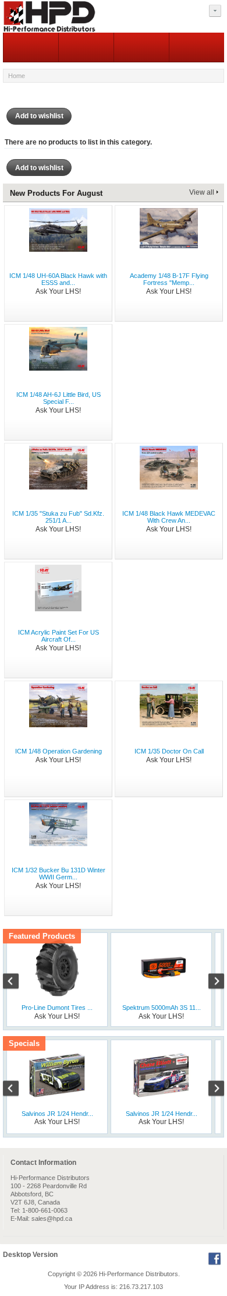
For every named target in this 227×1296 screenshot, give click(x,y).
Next (210, 982)
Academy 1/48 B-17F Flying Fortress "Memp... (169, 279)
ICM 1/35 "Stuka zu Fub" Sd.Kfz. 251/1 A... (58, 517)
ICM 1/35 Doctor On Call (169, 751)
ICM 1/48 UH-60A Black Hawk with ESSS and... (58, 279)
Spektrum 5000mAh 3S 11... (161, 1007)
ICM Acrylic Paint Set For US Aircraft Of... (58, 636)
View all (201, 192)
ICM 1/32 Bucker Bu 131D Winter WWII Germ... (58, 874)
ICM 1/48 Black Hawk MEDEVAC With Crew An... (168, 517)
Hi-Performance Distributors (138, 1273)
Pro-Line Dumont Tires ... (57, 1007)
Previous (16, 982)
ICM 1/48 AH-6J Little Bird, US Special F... (58, 398)
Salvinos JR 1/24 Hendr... (57, 1113)
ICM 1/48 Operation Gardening (58, 751)
